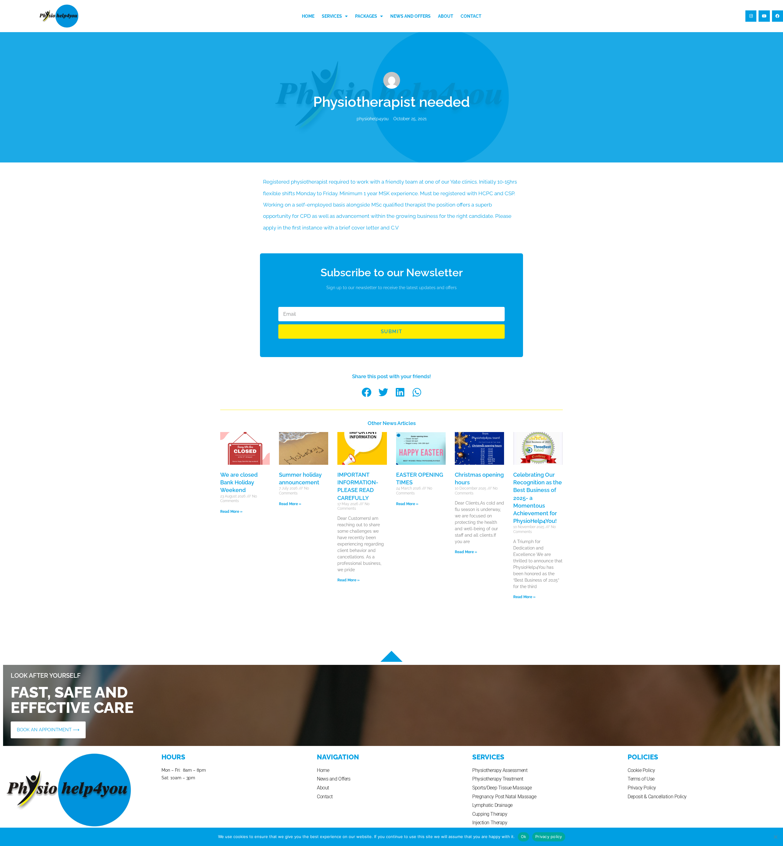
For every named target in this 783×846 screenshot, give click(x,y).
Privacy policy (548, 836)
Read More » (231, 511)
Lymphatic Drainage (492, 805)
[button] (366, 392)
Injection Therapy (489, 823)
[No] (775, 837)
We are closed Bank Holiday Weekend (239, 482)
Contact (471, 16)
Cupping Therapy (489, 814)
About (445, 16)
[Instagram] (750, 15)
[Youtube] (764, 15)
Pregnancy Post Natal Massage (504, 796)
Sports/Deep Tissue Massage (502, 788)
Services (332, 16)
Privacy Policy (642, 788)
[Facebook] (777, 15)
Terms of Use (641, 779)
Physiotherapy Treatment (497, 779)
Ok (523, 836)
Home (308, 16)
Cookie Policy (641, 770)
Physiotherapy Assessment (499, 770)
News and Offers (410, 16)
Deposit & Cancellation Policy (657, 796)
